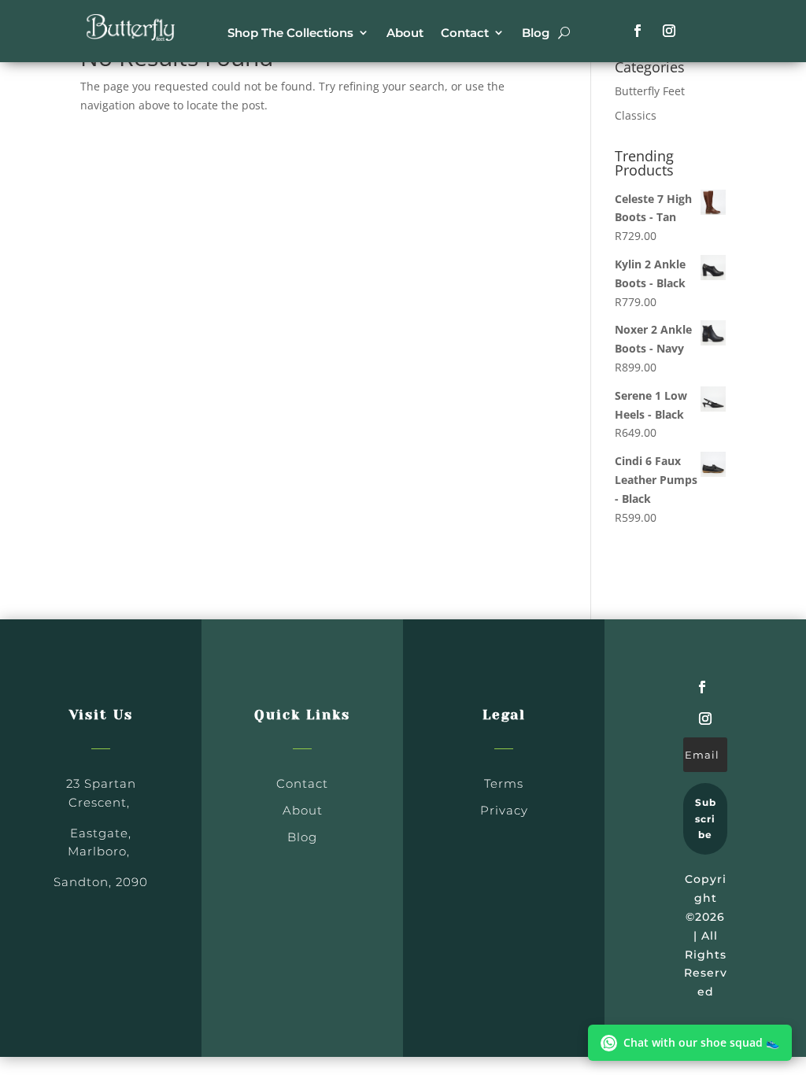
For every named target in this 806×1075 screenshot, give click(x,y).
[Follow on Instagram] (669, 30)
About (404, 32)
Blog (535, 32)
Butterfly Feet (650, 90)
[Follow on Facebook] (637, 30)
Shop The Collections (290, 32)
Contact (465, 32)
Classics (635, 115)
